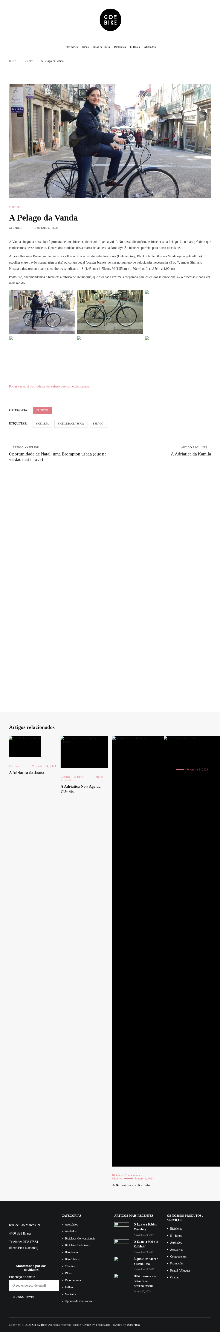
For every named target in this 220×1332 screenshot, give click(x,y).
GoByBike (15, 227)
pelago (98, 423)
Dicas (85, 47)
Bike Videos (72, 1259)
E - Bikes (176, 1235)
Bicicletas (120, 47)
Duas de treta (73, 1280)
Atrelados (150, 47)
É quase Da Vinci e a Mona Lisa (146, 1261)
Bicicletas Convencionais (127, 1175)
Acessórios (71, 1224)
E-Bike (78, 776)
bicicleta (42, 423)
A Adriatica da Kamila (191, 451)
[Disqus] (110, 529)
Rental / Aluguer (180, 1270)
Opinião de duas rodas (78, 1301)
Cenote (86, 1324)
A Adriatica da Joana (26, 772)
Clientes (15, 207)
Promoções (176, 1263)
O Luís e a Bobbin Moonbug (145, 1227)
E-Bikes (135, 47)
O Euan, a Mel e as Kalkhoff (146, 1244)
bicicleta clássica (71, 423)
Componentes (178, 1256)
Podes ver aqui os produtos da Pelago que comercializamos (49, 386)
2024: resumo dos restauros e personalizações (145, 1281)
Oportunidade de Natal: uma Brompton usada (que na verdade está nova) (57, 454)
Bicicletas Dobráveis (77, 1245)
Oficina (174, 1277)
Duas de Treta (101, 47)
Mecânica (70, 1294)
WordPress (133, 1324)
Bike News (71, 47)
